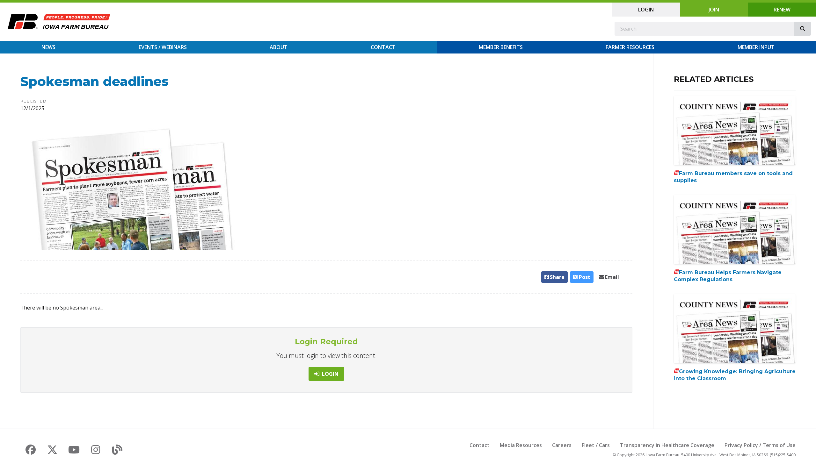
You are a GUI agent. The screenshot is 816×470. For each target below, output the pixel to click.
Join (714, 9)
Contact (383, 47)
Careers (562, 445)
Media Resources (521, 445)
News (48, 47)
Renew (782, 9)
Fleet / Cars (596, 445)
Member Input (756, 47)
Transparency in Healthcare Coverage (667, 445)
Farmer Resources (630, 47)
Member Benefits (501, 47)
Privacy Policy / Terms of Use (760, 445)
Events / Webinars (163, 47)
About (279, 47)
